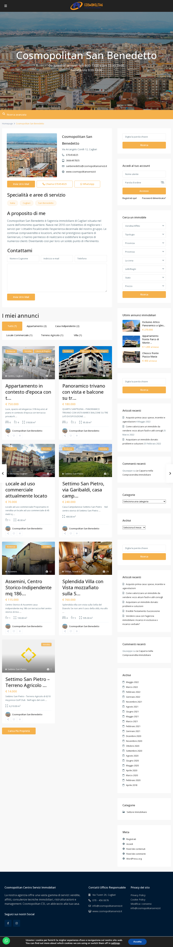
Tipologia (129, 234)
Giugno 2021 (132, 711)
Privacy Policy (138, 895)
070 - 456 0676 (100, 900)
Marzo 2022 (132, 687)
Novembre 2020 (134, 740)
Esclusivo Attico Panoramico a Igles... (153, 323)
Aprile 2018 (131, 785)
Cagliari (26, 203)
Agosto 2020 (132, 755)
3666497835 (73, 160)
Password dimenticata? (154, 198)
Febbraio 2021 (133, 726)
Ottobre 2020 (132, 745)
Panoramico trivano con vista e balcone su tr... (83, 391)
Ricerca (144, 145)
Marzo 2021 (132, 721)
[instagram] (16, 923)
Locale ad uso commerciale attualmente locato (26, 489)
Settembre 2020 (134, 750)
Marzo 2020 (132, 775)
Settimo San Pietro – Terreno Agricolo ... (27, 682)
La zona (129, 260)
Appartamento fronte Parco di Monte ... (150, 339)
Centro (11, 375)
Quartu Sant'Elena (74, 375)
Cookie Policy (138, 899)
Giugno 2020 (132, 760)
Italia (12, 203)
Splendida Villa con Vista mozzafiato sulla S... (82, 587)
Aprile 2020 (131, 770)
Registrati (131, 839)
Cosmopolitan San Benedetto (27, 430)
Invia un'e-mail (21, 184)
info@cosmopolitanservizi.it (107, 905)
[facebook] (8, 923)
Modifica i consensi (141, 903)
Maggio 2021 (132, 716)
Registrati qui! (129, 198)
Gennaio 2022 (133, 696)
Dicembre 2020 (133, 736)
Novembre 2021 (134, 701)
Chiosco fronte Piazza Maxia (150, 355)
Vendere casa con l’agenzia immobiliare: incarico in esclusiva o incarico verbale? (140, 620)
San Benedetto (46, 203)
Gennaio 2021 (133, 731)
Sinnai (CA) (77, 571)
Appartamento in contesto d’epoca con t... (28, 391)
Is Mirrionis (13, 473)
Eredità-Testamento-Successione (143, 611)
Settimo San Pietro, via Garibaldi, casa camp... (83, 489)
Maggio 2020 (132, 765)
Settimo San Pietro (74, 473)
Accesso (144, 191)
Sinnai (68, 571)
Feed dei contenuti (135, 848)
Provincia (130, 243)
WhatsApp (88, 184)
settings (115, 943)
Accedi (129, 843)
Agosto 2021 (132, 706)
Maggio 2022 (132, 682)
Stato (128, 277)
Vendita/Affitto (132, 225)
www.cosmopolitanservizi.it (81, 171)
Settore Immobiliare (137, 812)
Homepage (7, 123)
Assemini (12, 571)
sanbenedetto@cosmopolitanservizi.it (86, 166)
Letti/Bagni (130, 268)
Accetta (137, 941)
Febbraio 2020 (133, 780)
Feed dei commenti (136, 853)
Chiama (56, 184)
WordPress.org (134, 858)
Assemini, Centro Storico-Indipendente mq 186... (28, 587)
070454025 (72, 154)
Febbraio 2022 (133, 691)
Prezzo (128, 286)
